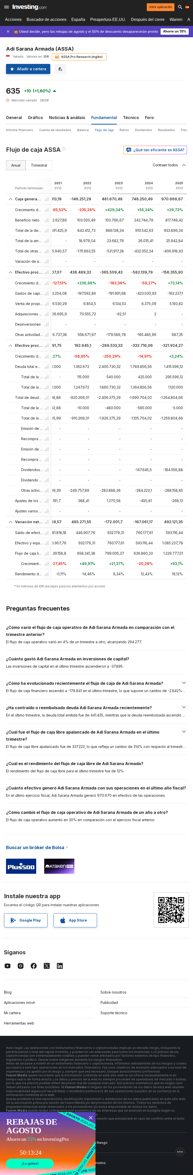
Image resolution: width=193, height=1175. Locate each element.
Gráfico (35, 117)
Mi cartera (12, 1013)
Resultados (166, 130)
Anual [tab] (15, 165)
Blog (8, 992)
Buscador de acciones (46, 19)
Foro (149, 117)
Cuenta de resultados (55, 130)
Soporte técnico (114, 1013)
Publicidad (109, 1002)
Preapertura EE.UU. (108, 19)
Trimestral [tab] (39, 165)
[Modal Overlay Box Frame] (47, 1143)
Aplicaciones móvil (19, 1002)
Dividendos (143, 130)
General (14, 117)
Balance (83, 130)
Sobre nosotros (113, 992)
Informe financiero (19, 130)
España (78, 19)
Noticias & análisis (67, 117)
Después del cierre (148, 19)
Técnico (131, 117)
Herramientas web (19, 1023)
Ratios (124, 130)
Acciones (13, 19)
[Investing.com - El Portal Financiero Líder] (29, 7)
